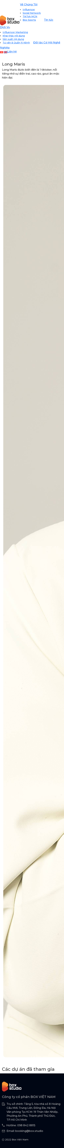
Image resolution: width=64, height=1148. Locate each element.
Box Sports (29, 19)
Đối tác (38, 42)
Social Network (32, 13)
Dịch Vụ (5, 27)
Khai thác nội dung (14, 35)
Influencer (29, 9)
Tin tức (48, 19)
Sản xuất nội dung (13, 39)
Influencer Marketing (15, 32)
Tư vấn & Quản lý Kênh (16, 42)
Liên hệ (12, 51)
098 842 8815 (26, 1125)
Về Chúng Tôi (28, 4)
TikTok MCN (30, 16)
